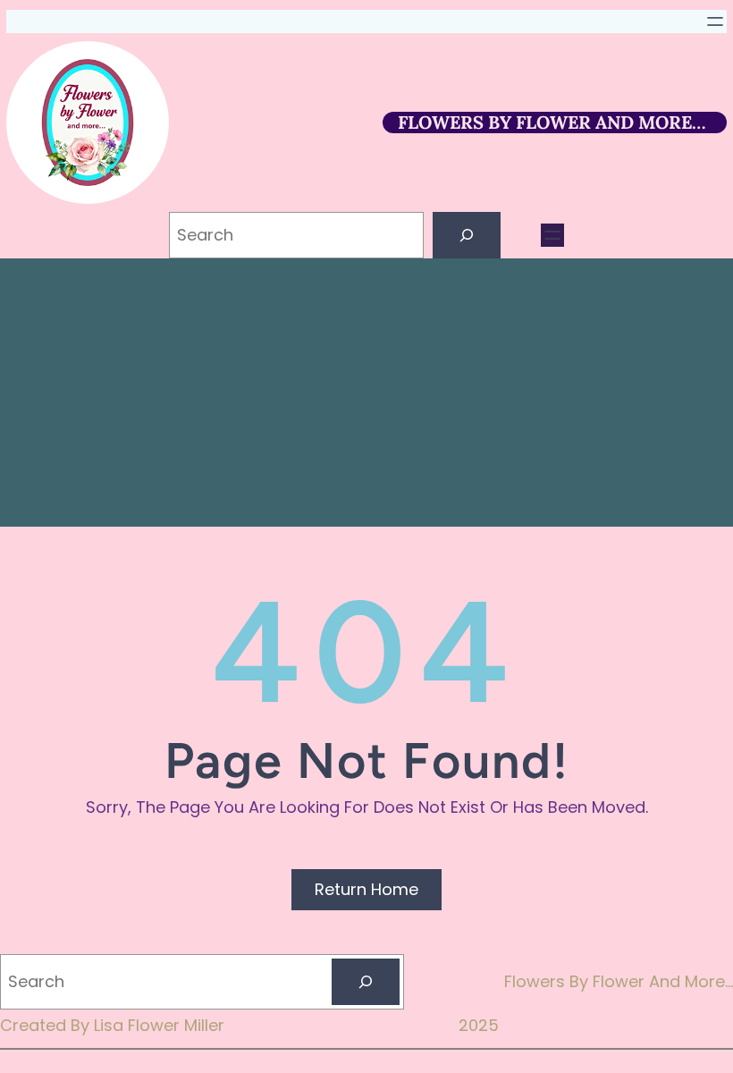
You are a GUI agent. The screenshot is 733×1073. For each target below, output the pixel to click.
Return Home (366, 889)
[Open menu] (715, 21)
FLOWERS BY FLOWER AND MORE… (551, 122)
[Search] (467, 235)
